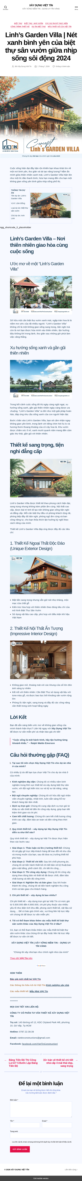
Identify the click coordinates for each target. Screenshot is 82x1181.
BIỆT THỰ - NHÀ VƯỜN (33, 23)
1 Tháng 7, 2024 (44, 66)
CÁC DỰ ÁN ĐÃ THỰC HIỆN (56, 23)
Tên (12, 1121)
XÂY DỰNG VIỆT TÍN (41, 5)
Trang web (14, 1131)
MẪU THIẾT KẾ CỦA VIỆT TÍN (60, 26)
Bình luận (14, 1100)
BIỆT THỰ (18, 23)
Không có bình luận (63, 66)
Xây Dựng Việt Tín (24, 66)
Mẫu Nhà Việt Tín (39, 991)
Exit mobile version (41, 1178)
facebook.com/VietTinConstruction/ (40, 1044)
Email (44, 1121)
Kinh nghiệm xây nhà (57, 985)
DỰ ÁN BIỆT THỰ (39, 26)
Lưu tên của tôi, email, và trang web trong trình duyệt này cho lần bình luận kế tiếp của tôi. (42, 1142)
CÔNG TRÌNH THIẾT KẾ (20, 26)
